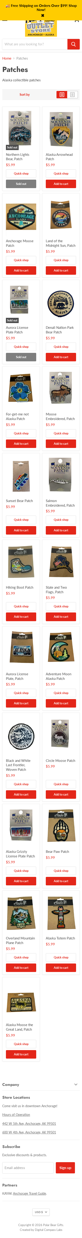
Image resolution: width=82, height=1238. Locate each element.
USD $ (39, 1212)
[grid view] (61, 94)
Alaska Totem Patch (60, 938)
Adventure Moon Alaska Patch (58, 676)
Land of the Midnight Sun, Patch (60, 243)
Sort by (25, 94)
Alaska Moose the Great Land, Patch (19, 1027)
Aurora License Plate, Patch (17, 676)
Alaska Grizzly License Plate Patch (20, 853)
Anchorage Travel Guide (29, 1193)
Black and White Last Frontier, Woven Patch (18, 764)
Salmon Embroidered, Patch (60, 503)
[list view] (72, 94)
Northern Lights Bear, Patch (17, 156)
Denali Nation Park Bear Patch (60, 329)
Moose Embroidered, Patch (60, 416)
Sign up (65, 1167)
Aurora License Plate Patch (17, 329)
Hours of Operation (16, 1115)
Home (6, 58)
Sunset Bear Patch (19, 501)
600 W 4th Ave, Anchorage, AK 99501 (29, 1132)
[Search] (73, 44)
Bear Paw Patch (57, 851)
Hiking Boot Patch (19, 587)
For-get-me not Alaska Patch (17, 416)
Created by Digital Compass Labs (41, 1230)
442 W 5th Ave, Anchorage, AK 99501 (29, 1123)
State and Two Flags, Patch (56, 589)
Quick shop (21, 173)
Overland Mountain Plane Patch (20, 940)
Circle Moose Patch (60, 760)
